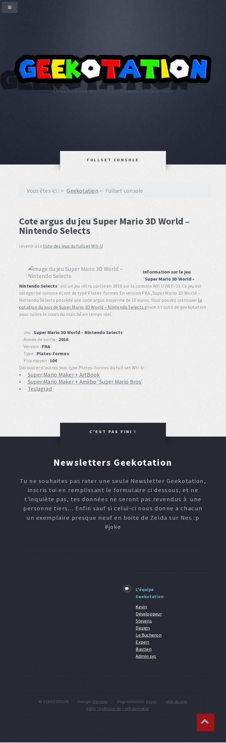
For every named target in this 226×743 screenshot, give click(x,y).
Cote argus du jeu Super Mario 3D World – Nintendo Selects (104, 226)
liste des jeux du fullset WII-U (73, 246)
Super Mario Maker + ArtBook (64, 374)
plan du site (176, 701)
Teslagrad (40, 388)
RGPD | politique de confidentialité (117, 708)
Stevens (100, 701)
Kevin (151, 701)
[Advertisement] (63, 606)
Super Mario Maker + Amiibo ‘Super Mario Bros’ (85, 381)
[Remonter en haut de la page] (205, 722)
